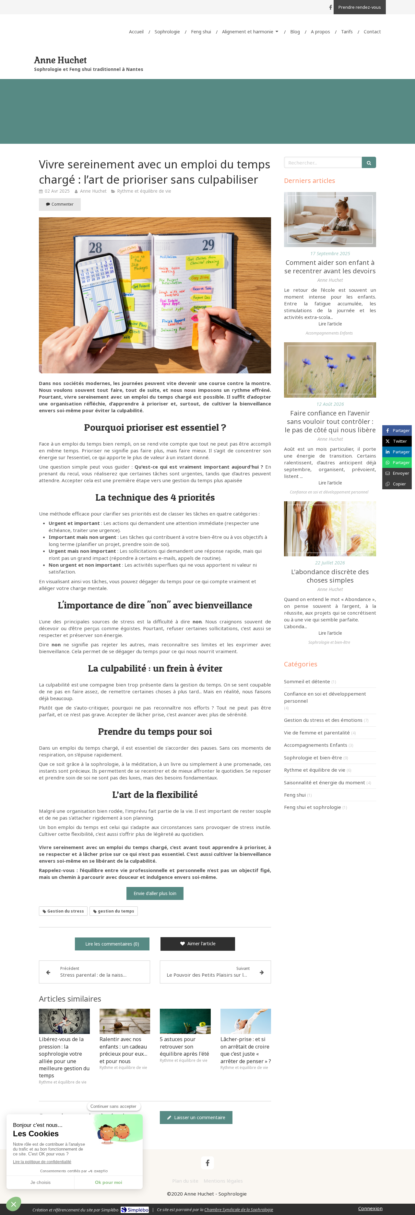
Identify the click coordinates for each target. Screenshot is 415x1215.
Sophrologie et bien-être (313, 757)
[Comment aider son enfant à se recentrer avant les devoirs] (330, 219)
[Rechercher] (369, 162)
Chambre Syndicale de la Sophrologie (238, 1209)
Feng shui (295, 794)
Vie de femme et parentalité (317, 732)
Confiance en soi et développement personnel (325, 697)
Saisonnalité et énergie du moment (324, 782)
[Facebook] (330, 8)
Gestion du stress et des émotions (323, 720)
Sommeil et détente (307, 681)
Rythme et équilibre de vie (314, 769)
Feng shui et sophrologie (312, 807)
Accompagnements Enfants (315, 745)
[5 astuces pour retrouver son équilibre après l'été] (185, 1021)
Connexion (370, 1208)
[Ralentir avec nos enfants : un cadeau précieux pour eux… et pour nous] (125, 1021)
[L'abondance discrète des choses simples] (330, 528)
